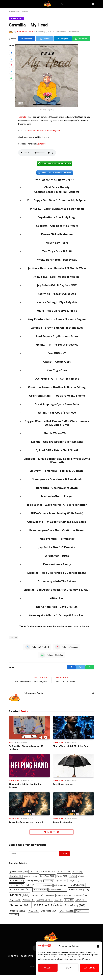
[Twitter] (11, 58)
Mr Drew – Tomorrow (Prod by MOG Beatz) (56, 471)
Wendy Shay (67, 911)
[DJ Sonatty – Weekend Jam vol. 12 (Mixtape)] (29, 727)
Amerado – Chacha (62, 822)
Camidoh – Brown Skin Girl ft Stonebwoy (57, 327)
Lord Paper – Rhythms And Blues (57, 336)
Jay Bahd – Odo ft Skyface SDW (57, 285)
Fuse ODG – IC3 (56, 353)
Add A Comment (51, 832)
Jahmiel (48, 881)
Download (41, 144)
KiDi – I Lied (56, 598)
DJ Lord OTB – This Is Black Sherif (57, 450)
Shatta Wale (47, 905)
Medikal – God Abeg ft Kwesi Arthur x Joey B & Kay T (57, 589)
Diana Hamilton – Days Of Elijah (57, 606)
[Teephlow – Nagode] (73, 765)
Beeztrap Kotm (64, 872)
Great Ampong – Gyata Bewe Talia (57, 404)
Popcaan (28, 900)
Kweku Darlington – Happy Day (57, 259)
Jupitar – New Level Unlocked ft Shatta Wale (57, 268)
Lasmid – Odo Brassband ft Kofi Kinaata (57, 441)
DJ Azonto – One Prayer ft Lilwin (57, 488)
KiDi (30, 885)
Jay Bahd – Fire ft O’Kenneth (57, 547)
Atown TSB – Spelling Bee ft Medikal (57, 276)
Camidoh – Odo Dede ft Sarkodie (57, 225)
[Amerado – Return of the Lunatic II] (29, 803)
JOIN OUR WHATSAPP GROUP (56, 163)
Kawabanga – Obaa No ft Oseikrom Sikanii (57, 530)
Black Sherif (15, 876)
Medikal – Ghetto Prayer (57, 496)
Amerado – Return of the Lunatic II (26, 822)
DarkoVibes (47, 876)
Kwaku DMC (40, 890)
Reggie (58, 900)
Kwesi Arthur (79, 889)
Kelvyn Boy (16, 885)
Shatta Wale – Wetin (57, 433)
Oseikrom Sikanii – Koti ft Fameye (57, 378)
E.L (73, 876)
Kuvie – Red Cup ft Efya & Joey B (56, 310)
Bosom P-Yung (30, 876)
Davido (62, 876)
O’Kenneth (80, 895)
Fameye (17, 880)
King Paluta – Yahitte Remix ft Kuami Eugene (57, 319)
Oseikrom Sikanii (63, 895)
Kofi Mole (77, 885)
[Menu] (10, 4)
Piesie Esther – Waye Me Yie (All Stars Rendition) (57, 505)
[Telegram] (11, 71)
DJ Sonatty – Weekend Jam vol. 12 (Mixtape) (26, 747)
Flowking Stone (34, 881)
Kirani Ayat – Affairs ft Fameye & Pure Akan (57, 615)
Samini (81, 900)
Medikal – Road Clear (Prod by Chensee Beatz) (56, 572)
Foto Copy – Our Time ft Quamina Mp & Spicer (57, 200)
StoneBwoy (75, 905)
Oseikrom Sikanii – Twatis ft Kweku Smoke (57, 395)
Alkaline (34, 872)
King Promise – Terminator (56, 538)
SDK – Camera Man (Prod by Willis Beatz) (57, 513)
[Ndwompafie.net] (48, 4)
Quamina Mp (44, 900)
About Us (13, 956)
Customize (89, 968)
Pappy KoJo (15, 900)
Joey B (74, 881)
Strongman (18, 911)
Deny (68, 968)
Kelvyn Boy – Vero (56, 242)
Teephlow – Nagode (63, 784)
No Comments (61, 32)
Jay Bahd (61, 881)
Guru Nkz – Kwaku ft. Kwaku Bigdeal (44, 130)
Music (11, 742)
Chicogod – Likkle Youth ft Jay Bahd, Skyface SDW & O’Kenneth (57, 460)
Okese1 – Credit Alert (56, 361)
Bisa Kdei (77, 872)
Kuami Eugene (21, 889)
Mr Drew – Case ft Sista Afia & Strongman (57, 208)
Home (11, 11)
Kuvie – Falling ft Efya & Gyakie (57, 302)
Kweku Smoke (57, 890)
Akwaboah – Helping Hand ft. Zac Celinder (25, 785)
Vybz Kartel (49, 911)
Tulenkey (33, 911)
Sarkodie (19, 905)
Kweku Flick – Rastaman (57, 234)
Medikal (19, 895)
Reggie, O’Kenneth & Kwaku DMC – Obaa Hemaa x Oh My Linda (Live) (57, 422)
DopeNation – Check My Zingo (56, 217)
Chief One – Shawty (57, 187)
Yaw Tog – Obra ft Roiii (57, 251)
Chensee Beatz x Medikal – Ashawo (56, 192)
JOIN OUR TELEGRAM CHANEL (56, 172)
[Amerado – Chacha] (73, 803)
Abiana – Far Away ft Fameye (57, 412)
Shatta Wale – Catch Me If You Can (70, 746)
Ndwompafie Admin (25, 32)
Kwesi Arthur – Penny (57, 564)
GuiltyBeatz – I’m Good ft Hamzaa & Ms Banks (57, 521)
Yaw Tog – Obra (57, 370)
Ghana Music (16, 18)
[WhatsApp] (11, 78)
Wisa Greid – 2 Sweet (65, 681)
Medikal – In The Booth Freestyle (57, 344)
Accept (48, 968)
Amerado (48, 872)
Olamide (50, 895)
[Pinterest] (11, 65)
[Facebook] (11, 52)
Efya (81, 876)
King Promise (44, 885)
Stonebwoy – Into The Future (57, 581)
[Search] (93, 4)
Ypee (14, 915)
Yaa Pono (82, 911)
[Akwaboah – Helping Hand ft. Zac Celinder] (29, 765)
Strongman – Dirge (57, 555)
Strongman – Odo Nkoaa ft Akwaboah (57, 479)
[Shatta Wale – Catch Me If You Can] (73, 727)
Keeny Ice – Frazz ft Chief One (57, 293)
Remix (69, 900)
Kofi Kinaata (60, 885)
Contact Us (27, 956)
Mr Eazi (37, 895)
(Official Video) (19, 872)
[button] (98, 946)
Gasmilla (22, 117)
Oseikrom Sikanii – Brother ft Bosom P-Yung (57, 387)
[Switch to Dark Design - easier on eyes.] (61, 4)
